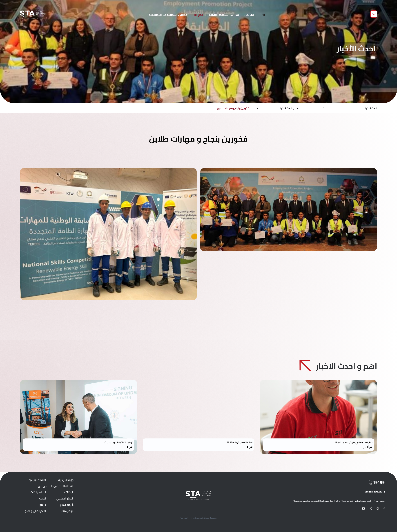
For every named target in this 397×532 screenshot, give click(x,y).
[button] (263, 14)
